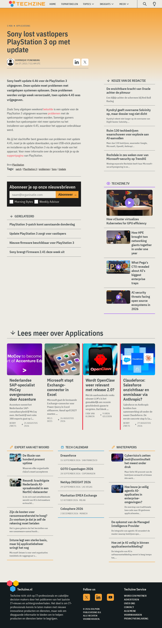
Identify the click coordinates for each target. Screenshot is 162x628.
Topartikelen (69, 4)
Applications (23, 25)
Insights (105, 4)
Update (62, 169)
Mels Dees (49, 420)
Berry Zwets (12, 424)
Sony (54, 169)
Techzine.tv (121, 183)
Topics (87, 4)
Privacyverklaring (136, 618)
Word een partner (135, 595)
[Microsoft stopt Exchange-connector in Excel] (62, 359)
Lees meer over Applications (60, 333)
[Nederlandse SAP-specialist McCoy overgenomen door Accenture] (24, 359)
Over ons (129, 603)
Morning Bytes (24, 201)
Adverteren (131, 599)
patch (18, 169)
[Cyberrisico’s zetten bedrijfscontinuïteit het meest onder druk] (117, 467)
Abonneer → (67, 194)
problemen (54, 113)
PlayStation (18, 164)
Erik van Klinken (90, 415)
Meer (122, 4)
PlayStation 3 (30, 169)
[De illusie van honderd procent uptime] (15, 463)
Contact (129, 607)
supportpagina (15, 155)
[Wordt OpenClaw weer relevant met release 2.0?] (100, 359)
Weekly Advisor (49, 201)
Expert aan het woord (32, 447)
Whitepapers (126, 447)
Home (53, 4)
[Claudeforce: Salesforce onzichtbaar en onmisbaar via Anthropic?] (138, 359)
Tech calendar (76, 447)
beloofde (48, 109)
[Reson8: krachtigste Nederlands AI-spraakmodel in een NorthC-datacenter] (15, 492)
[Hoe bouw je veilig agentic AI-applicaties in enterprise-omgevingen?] (117, 500)
